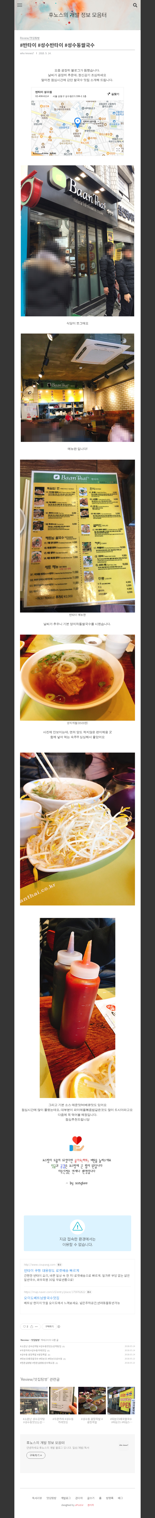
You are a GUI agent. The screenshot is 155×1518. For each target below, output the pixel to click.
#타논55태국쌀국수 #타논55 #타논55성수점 (41, 1358)
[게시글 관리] (36, 1326)
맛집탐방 (35, 1340)
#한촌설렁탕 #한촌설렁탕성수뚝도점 (37, 1362)
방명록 (109, 1498)
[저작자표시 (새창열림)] (58, 1326)
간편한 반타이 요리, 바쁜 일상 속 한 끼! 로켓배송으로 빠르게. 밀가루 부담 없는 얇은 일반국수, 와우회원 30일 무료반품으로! (77, 1277)
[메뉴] (19, 5)
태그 (120, 1498)
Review (25, 1340)
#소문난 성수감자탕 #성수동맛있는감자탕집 (40, 1346)
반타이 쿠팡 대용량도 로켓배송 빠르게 (51, 1270)
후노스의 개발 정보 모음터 (78, 14)
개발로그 (66, 1498)
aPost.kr (79, 1504)
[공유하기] (31, 1326)
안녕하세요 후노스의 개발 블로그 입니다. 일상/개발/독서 (57, 1447)
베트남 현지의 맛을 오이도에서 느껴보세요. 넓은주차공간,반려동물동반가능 (72, 1303)
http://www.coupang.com (39, 1264)
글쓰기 (91, 1498)
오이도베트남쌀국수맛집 (41, 1297)
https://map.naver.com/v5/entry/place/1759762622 (54, 1292)
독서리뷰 (37, 1498)
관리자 (79, 1498)
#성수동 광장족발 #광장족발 (33, 1354)
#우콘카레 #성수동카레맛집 (33, 1350)
